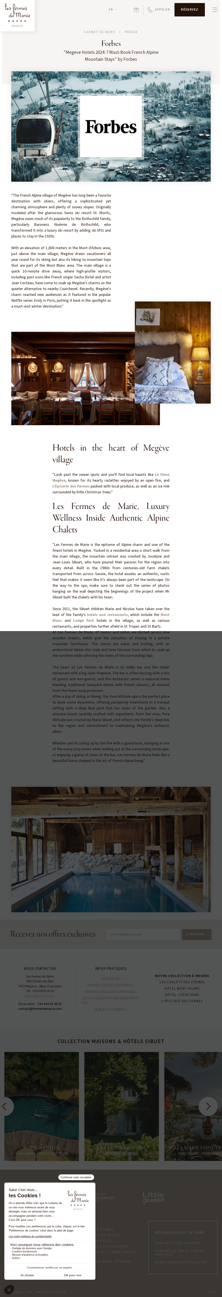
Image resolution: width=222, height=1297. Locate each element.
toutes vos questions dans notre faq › (110, 1000)
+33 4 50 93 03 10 (43, 991)
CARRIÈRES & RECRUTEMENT (104, 1247)
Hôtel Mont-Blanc (182, 989)
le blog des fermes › (111, 1009)
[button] (113, 9)
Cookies (211, 1292)
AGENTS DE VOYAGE (96, 1241)
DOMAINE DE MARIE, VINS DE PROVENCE (179, 1253)
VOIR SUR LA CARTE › (39, 996)
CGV (29, 1292)
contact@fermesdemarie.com (40, 1009)
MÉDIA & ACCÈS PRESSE (100, 1235)
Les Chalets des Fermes (182, 982)
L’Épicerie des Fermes (182, 1001)
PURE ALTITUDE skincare (178, 1243)
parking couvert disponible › (111, 985)
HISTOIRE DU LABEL (97, 1229)
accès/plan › (111, 978)
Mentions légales (13, 1292)
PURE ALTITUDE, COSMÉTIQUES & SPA (108, 1254)
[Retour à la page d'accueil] (17, 15)
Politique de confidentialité (51, 1292)
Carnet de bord (99, 32)
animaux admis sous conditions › (111, 991)
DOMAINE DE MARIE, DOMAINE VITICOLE (105, 1263)
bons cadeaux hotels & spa (181, 1262)
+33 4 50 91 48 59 (49, 1004)
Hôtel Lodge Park (182, 995)
